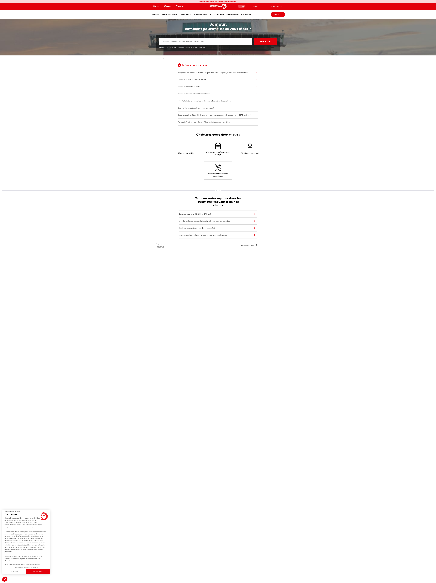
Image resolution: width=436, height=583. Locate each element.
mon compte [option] (199, 47)
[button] (4, 579)
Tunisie (179, 6)
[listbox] (191, 47)
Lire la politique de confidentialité (15, 564)
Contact (255, 6)
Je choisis (14, 571)
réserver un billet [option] (184, 47)
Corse (156, 6)
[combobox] (205, 41)
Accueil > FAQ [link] (160, 59)
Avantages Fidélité (200, 14)
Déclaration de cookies (33, 564)
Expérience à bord (185, 14)
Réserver (277, 14)
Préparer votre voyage (169, 14)
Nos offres (155, 14)
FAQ (242, 6)
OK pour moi (38, 571)
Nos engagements (232, 14)
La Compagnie (219, 14)
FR (265, 6)
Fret (210, 14)
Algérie (167, 6)
